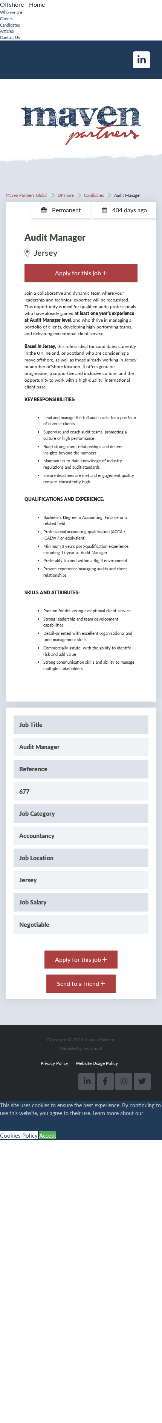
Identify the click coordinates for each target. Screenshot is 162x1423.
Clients (6, 18)
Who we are (11, 12)
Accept (47, 1135)
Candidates (10, 25)
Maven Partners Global (26, 195)
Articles (7, 31)
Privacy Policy (54, 1063)
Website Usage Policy (97, 1063)
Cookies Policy (19, 1135)
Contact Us (10, 37)
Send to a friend (79, 983)
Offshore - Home (22, 4)
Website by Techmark (81, 1048)
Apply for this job (78, 272)
